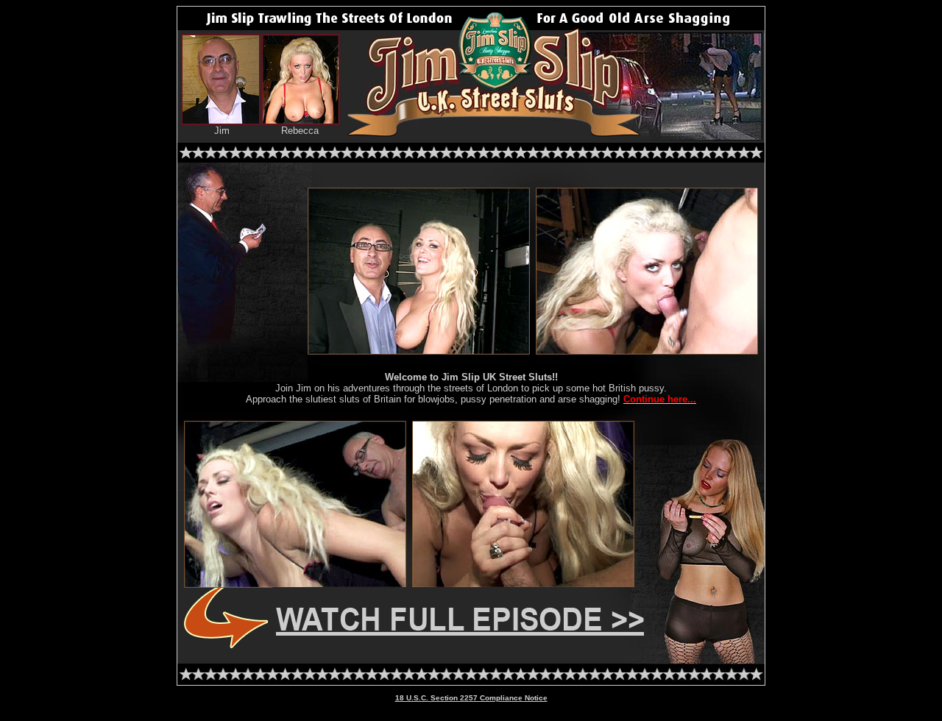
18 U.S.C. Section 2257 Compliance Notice (471, 698)
